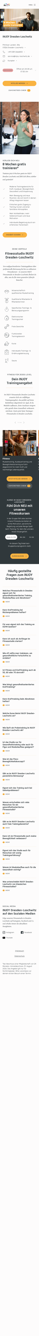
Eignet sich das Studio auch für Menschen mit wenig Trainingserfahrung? (16, 855)
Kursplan (11, 61)
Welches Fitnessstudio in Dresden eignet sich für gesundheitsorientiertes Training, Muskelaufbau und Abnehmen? (17, 596)
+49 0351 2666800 (15, 52)
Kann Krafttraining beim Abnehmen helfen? (19, 702)
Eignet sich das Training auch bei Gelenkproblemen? (17, 791)
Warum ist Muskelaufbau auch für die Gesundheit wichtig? (19, 870)
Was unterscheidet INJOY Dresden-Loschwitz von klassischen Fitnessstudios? (18, 886)
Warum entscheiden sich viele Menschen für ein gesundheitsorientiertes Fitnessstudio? (16, 807)
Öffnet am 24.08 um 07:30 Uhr (17, 70)
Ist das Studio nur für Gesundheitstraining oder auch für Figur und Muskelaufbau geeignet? (18, 746)
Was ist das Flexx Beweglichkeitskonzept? (14, 762)
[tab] (11, 537)
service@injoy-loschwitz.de (19, 56)
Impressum (19, 951)
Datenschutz (20, 956)
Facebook (28, 932)
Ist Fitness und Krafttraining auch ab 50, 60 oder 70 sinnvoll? (19, 673)
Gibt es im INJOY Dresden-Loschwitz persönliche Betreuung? (19, 777)
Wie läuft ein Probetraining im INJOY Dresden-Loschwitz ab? (19, 731)
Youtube (9, 938)
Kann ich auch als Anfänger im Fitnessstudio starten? (16, 642)
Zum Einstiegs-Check (17, 90)
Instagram (10, 932)
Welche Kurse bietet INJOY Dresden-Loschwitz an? (19, 716)
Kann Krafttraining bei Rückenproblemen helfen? (14, 613)
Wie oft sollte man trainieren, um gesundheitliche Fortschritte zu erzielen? (17, 657)
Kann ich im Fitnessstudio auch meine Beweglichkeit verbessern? (19, 839)
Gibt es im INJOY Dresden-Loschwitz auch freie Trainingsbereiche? (19, 825)
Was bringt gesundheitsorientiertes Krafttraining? (18, 688)
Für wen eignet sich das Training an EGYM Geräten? (19, 627)
